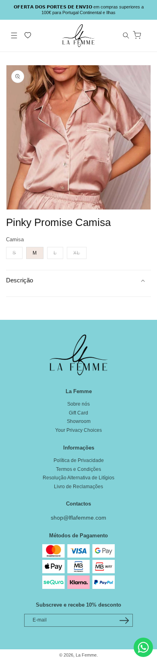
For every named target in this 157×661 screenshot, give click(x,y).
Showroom (79, 421)
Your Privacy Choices (78, 430)
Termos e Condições (78, 469)
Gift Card (78, 413)
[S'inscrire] (124, 620)
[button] (14, 35)
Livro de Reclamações (78, 486)
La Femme (86, 655)
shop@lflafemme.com (78, 517)
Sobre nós (78, 404)
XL (80, 253)
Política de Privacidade (79, 460)
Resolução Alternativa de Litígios (78, 478)
